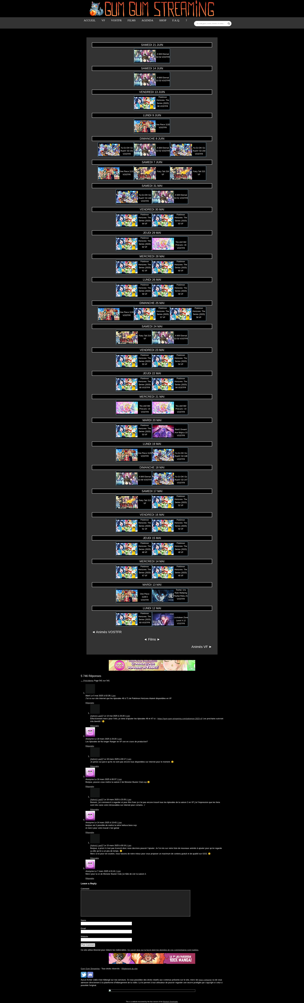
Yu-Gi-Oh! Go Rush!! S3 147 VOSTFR (181, 480)
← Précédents (87, 681)
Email (83, 928)
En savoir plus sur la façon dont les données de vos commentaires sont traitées (163, 950)
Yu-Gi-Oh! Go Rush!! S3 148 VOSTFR (181, 456)
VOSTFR (116, 20)
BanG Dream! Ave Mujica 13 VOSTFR (181, 432)
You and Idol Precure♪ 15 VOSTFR (144, 409)
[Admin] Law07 (96, 716)
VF (103, 20)
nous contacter (205, 980)
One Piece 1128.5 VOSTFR (144, 597)
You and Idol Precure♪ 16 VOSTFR (181, 245)
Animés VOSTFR (109, 632)
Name (83, 920)
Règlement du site (129, 969)
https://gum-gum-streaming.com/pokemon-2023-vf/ (179, 718)
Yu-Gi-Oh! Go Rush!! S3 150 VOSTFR (199, 151)
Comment (85, 889)
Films (132, 20)
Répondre (90, 703)
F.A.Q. (176, 20)
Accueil (90, 20)
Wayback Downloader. (170, 1002)
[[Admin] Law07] (95, 713)
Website (84, 936)
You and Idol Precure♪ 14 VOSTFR (181, 409)
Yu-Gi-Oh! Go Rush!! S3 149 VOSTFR (145, 198)
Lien (114, 696)
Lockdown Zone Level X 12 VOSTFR (181, 620)
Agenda (147, 20)
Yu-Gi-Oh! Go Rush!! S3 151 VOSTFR (127, 151)
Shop (162, 20)
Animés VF (199, 647)
